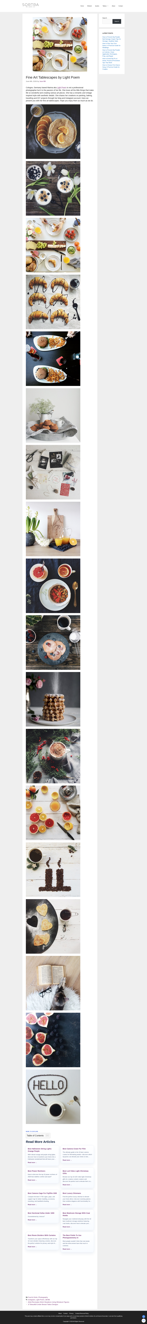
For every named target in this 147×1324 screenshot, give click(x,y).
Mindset (89, 6)
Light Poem (61, 87)
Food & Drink (33, 1297)
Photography (43, 1297)
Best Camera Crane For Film (74, 1149)
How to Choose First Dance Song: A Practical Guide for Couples (111, 67)
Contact (121, 6)
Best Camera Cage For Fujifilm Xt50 (42, 1193)
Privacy (71, 1313)
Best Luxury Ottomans (72, 1193)
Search (104, 18)
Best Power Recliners (36, 1171)
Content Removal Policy (82, 1313)
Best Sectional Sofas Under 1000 (41, 1213)
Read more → (32, 1162)
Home (82, 6)
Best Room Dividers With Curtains (42, 1235)
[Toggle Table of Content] (46, 1135)
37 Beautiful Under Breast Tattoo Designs (43, 1304)
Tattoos (105, 6)
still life (47, 1300)
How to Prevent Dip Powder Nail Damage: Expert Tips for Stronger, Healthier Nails (111, 39)
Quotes (97, 6)
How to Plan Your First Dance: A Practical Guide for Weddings (111, 45)
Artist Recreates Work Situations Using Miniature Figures (48, 1302)
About (113, 6)
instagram (31, 1300)
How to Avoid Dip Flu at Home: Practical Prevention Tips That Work (111, 60)
